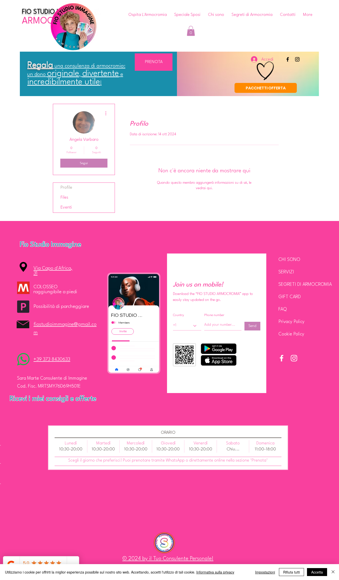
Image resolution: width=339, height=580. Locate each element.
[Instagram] (297, 59)
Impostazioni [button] (265, 572)
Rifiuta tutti (291, 572)
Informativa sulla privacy (215, 572)
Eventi (66, 207)
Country (178, 315)
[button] (191, 31)
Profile (66, 187)
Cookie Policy (291, 334)
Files (64, 197)
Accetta (317, 572)
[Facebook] (288, 59)
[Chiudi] (333, 572)
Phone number (214, 315)
